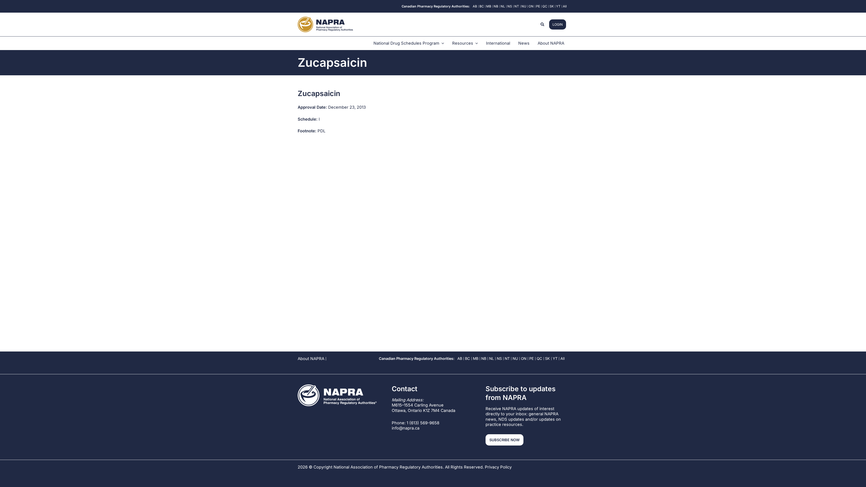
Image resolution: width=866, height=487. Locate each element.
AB (459, 358)
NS (499, 358)
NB (483, 358)
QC (539, 358)
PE (531, 358)
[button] (543, 24)
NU (515, 358)
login (558, 24)
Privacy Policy (498, 467)
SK (547, 358)
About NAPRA (311, 358)
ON (523, 358)
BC (467, 358)
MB (475, 358)
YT (555, 358)
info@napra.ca (405, 428)
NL (491, 358)
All (562, 358)
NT (507, 358)
